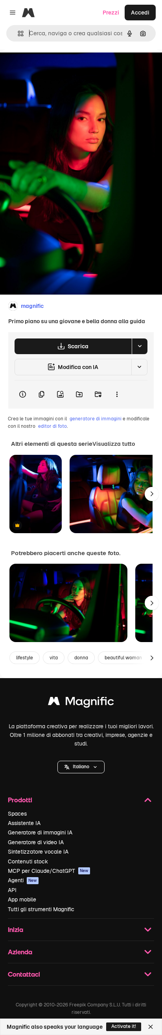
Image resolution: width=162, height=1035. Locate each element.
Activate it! (123, 1026)
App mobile (22, 899)
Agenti (22, 880)
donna (81, 658)
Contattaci (24, 974)
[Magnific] (81, 703)
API (12, 890)
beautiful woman (123, 658)
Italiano (81, 767)
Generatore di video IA (36, 842)
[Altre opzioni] (117, 394)
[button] (81, 767)
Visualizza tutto (113, 443)
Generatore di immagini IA (40, 832)
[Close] (150, 1026)
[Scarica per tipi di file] (139, 346)
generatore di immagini (96, 419)
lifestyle (24, 658)
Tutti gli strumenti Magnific (41, 909)
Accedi (140, 12)
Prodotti (20, 800)
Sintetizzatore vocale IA (38, 851)
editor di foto (52, 426)
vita (54, 658)
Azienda (20, 952)
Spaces (17, 813)
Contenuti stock (28, 861)
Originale (51, 67)
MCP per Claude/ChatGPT (48, 870)
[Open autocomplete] (17, 33)
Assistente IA (24, 823)
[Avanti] (152, 494)
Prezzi (111, 12)
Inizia (15, 929)
